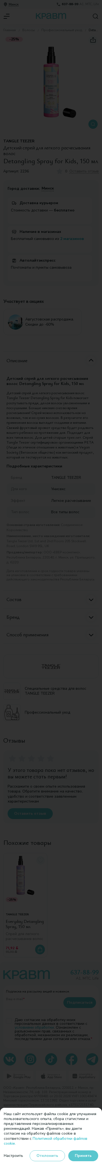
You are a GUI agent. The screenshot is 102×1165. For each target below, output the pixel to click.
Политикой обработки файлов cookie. (45, 1141)
